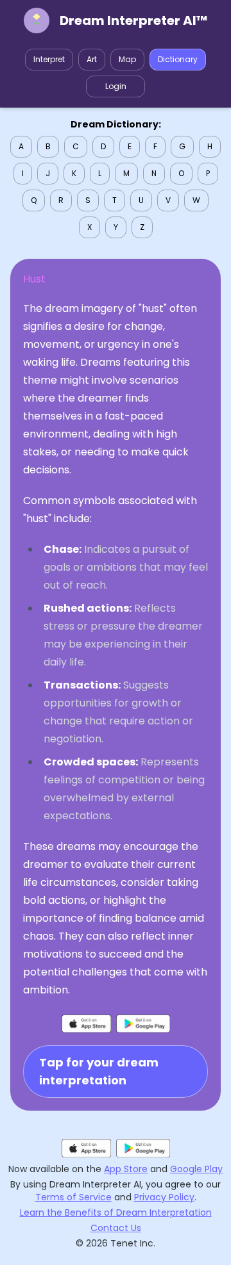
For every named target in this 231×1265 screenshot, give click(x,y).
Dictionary (178, 59)
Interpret (49, 59)
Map (127, 59)
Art (92, 59)
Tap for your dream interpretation (98, 1071)
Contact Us (115, 1227)
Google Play (196, 1169)
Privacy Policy (164, 1197)
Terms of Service (73, 1197)
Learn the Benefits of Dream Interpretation (116, 1212)
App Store (126, 1169)
